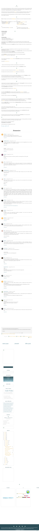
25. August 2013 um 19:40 (8, 230)
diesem (5, 55)
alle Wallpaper (6, 420)
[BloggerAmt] (19, 497)
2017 (5, 434)
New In (8, 408)
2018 (5, 433)
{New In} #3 (6, 450)
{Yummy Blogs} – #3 (8, 452)
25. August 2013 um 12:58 (8, 188)
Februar (6, 461)
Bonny (5, 178)
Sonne (10, 411)
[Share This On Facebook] (12, 336)
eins (13, 88)
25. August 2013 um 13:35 (10, 210)
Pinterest (12, 205)
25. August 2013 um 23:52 (10, 240)
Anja (4, 257)
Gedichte (11, 403)
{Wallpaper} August (8, 453)
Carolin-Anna (5, 248)
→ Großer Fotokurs (8, 391)
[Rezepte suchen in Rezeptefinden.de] (21, 496)
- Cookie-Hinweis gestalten (8, 398)
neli (4, 188)
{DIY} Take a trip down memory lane (8, 447)
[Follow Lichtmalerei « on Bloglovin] (5, 497)
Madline (5, 210)
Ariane (5, 308)
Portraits (11, 408)
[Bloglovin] (5, 367)
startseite (16, 343)
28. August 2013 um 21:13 (10, 281)
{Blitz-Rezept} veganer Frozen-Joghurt (8, 455)
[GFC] (4, 367)
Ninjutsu (5, 240)
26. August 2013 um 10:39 (11, 248)
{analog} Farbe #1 (7, 449)
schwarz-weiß (6, 411)
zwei (15, 88)
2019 (5, 432)
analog (5, 403)
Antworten (5, 137)
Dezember (6, 440)
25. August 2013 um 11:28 (10, 134)
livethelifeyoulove (6, 170)
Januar (6, 462)
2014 (5, 438)
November (6, 441)
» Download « (8, 418)
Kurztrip (5, 406)
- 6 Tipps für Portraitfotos (8, 393)
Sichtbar (5, 200)
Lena (4, 223)
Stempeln (14, 71)
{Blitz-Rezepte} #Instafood (9, 448)
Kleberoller (18, 24)
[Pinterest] (11, 367)
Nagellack (9, 406)
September (7, 444)
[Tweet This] (18, 336)
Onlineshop (13, 18)
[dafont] (12, 367)
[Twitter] (9, 367)
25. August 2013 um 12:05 (10, 154)
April (6, 459)
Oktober (6, 443)
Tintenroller (20, 23)
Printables (5, 421)
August (6, 445)
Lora (4, 299)
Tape (9, 27)
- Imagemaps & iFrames (7, 397)
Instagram (11, 58)
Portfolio (6, 205)
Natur (5, 408)
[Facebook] (6, 367)
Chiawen (5, 154)
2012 (5, 464)
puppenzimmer (6, 291)
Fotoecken (6, 23)
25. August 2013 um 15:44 (9, 223)
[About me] (3, 350)
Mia (4, 230)
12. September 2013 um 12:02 (10, 308)
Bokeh (8, 403)
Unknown (5, 134)
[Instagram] (8, 367)
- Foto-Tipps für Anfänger (7, 392)
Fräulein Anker (6, 266)
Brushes (4, 424)
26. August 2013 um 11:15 (9, 257)
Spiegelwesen (16, 205)
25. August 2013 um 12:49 (12, 170)
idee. (15, 11)
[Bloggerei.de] (28, 497)
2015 (5, 437)
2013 (5, 439)
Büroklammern (7, 61)
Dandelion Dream (6, 140)
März (6, 460)
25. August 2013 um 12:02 (10, 148)
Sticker (4, 100)
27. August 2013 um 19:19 (8, 275)
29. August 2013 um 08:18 (12, 291)
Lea (4, 275)
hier (28, 28)
